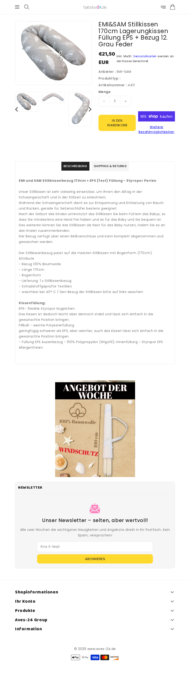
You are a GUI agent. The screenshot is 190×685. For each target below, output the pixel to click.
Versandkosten (145, 56)
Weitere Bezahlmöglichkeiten (156, 129)
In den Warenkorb (117, 122)
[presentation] (16, 109)
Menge (104, 91)
